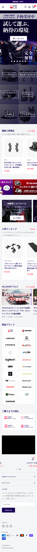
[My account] (29, 7)
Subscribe (8, 510)
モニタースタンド (28, 74)
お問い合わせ (18, 465)
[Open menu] (3, 7)
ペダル (9, 114)
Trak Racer (7, 261)
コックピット (9, 74)
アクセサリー (28, 114)
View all (32, 229)
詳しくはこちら (18, 38)
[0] (33, 7)
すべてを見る (30, 287)
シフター (28, 94)
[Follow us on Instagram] (10, 526)
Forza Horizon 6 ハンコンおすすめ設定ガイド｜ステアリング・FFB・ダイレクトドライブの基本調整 (16, 311)
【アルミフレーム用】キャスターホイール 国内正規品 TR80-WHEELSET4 (13, 266)
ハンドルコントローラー (9, 94)
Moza (5, 160)
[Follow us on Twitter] (7, 526)
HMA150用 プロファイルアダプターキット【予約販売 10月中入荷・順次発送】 (13, 165)
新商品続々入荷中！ (18, 1)
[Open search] (25, 7)
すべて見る (31, 131)
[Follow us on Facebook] (3, 526)
